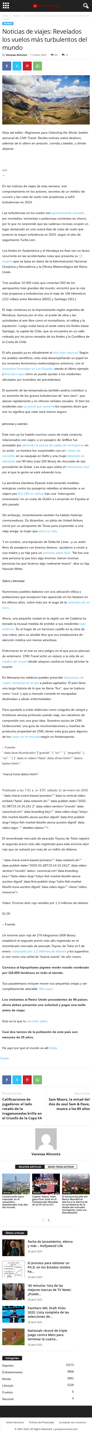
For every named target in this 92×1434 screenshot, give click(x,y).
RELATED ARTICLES (30, 1166)
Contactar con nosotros (72, 1422)
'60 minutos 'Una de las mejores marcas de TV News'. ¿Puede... (50, 1289)
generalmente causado (68, 213)
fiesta (53, 1048)
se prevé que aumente (39, 406)
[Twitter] (17, 66)
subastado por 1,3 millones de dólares (39, 951)
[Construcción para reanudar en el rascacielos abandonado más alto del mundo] (16, 1184)
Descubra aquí (13, 374)
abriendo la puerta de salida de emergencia (53, 445)
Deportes (8, 1365)
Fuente (4, 1058)
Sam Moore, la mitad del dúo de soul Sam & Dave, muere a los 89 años (69, 1104)
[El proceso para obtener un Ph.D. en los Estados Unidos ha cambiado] (13, 1269)
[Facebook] (6, 66)
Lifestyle (7, 1385)
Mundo (16, 15)
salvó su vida (48, 531)
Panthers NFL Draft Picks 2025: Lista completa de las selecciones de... (48, 1312)
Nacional (7, 1399)
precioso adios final (56, 553)
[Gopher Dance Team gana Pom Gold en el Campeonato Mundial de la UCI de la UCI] (46, 1184)
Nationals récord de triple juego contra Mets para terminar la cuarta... (47, 1334)
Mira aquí (46, 989)
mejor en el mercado (26, 736)
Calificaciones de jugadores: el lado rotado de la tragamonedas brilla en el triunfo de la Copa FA (22, 1108)
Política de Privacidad (41, 1422)
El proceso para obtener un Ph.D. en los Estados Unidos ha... (49, 1267)
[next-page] (48, 1220)
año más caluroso (65, 352)
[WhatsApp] (37, 66)
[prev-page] (43, 1220)
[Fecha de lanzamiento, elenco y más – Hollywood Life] (13, 1247)
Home (5, 15)
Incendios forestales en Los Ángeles (27, 368)
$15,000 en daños (31, 493)
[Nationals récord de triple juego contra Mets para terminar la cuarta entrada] (13, 1336)
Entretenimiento (12, 1372)
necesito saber (37, 1021)
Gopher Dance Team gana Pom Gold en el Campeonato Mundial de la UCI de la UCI (45, 1200)
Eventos (7, 1392)
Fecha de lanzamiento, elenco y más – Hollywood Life (50, 1243)
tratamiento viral (77, 467)
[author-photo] (46, 1139)
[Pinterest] (27, 66)
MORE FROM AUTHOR (61, 1166)
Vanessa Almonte (16, 54)
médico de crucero (15, 661)
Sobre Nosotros (15, 1422)
